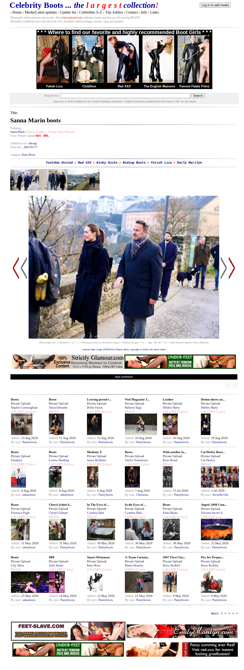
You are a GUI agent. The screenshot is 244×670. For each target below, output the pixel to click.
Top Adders (114, 12)
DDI (51, 557)
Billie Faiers (95, 407)
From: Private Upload (22, 135)
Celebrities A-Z (90, 12)
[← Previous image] (24, 313)
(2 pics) (182, 411)
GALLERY (18, 411)
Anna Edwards (58, 407)
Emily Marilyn (189, 163)
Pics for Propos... (212, 557)
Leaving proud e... (99, 399)
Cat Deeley (208, 460)
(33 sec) (139, 569)
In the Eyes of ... (135, 504)
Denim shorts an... (213, 399)
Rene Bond (170, 460)
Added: (16, 438)
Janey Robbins (96, 460)
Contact (132, 12)
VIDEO (129, 517)
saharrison (29, 494)
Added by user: (19, 143)
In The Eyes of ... (98, 504)
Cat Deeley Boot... (213, 452)
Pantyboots (29, 442)
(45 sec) (215, 517)
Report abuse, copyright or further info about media (141, 349)
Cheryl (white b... (60, 504)
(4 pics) (30, 411)
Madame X (94, 452)
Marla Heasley (134, 565)
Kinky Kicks (107, 163)
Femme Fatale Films (194, 86)
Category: (16, 154)
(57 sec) (139, 517)
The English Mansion (159, 86)
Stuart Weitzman (98, 557)
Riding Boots (134, 163)
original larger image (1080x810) (98, 349)
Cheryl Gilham (58, 513)
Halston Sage (133, 407)
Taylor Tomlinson (136, 460)
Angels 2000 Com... (214, 504)
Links (154, 12)
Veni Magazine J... (137, 399)
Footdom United (59, 163)
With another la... (174, 452)
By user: (16, 442)
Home (17, 12)
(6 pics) (106, 411)
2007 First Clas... (174, 557)
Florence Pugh (20, 513)
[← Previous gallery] (16, 313)
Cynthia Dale (95, 513)
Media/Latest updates (41, 12)
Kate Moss (94, 565)
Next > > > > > (224, 613)
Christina (142, 494)
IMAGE (54, 411)
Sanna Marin (17, 132)
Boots (15, 399)
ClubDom (89, 86)
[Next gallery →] (231, 313)
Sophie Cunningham (24, 407)
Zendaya (16, 460)
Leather (168, 399)
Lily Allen (17, 565)
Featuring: (16, 128)
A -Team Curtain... (137, 557)
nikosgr (32, 143)
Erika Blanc (170, 513)
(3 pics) (182, 569)
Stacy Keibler (171, 565)
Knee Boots (28, 154)
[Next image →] (124, 337)
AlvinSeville (220, 494)
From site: (16, 147)
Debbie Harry (171, 407)
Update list (68, 12)
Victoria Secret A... (212, 513)
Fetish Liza (54, 86)
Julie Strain (56, 565)
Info (144, 12)
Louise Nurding (59, 460)
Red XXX (124, 86)
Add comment (124, 377)
